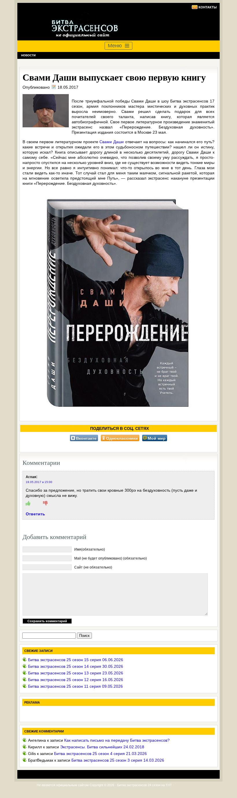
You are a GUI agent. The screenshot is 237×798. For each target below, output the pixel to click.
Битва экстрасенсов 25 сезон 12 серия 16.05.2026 (75, 679)
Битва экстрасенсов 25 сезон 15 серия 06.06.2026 (75, 659)
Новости (28, 55)
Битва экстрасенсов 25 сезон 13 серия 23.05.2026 (75, 673)
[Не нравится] (45, 503)
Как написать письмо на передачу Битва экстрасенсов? (117, 740)
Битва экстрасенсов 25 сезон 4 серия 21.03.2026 (100, 753)
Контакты (208, 7)
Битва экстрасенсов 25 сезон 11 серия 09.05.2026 (75, 686)
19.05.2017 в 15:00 (39, 482)
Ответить (35, 514)
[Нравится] (28, 503)
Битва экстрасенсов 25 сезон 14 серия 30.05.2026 (75, 666)
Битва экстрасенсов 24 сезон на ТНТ (144, 785)
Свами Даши (111, 141)
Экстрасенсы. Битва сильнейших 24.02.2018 (102, 747)
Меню (115, 46)
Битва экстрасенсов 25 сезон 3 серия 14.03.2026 (117, 760)
